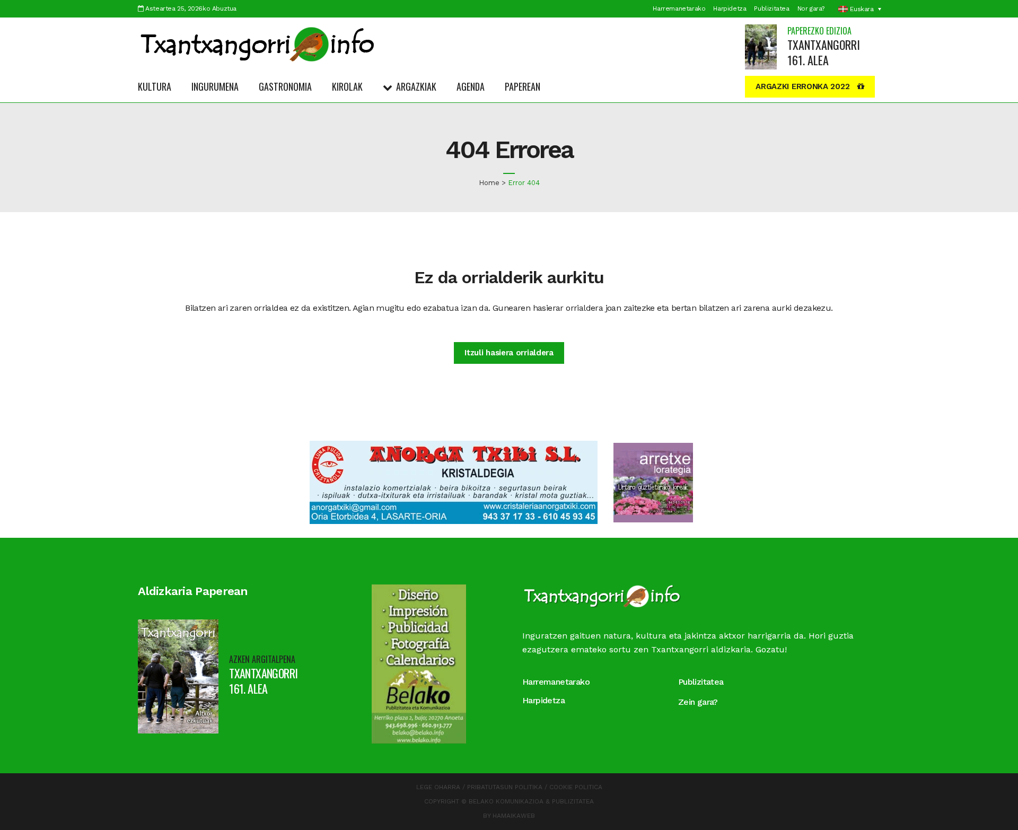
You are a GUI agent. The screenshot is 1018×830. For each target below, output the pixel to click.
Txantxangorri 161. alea (823, 52)
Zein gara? (698, 702)
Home (489, 183)
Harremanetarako (679, 8)
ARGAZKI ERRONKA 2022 (802, 86)
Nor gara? (810, 8)
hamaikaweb (514, 815)
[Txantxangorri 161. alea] (761, 46)
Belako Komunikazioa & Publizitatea (531, 801)
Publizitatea (771, 8)
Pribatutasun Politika (504, 787)
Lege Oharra (438, 787)
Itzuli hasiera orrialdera (509, 352)
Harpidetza (729, 8)
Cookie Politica (575, 787)
